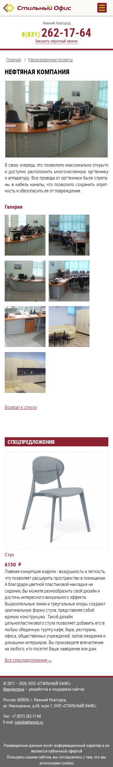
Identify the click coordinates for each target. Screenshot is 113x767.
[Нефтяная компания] (25, 236)
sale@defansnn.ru (29, 722)
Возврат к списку (21, 407)
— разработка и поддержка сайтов (43, 689)
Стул (9, 555)
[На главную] (44, 8)
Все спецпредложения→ (28, 660)
